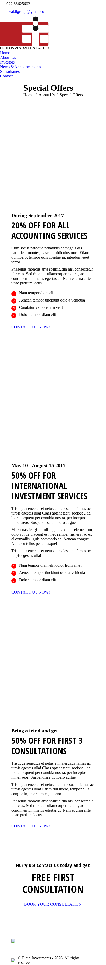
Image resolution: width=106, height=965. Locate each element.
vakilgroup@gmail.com (28, 11)
